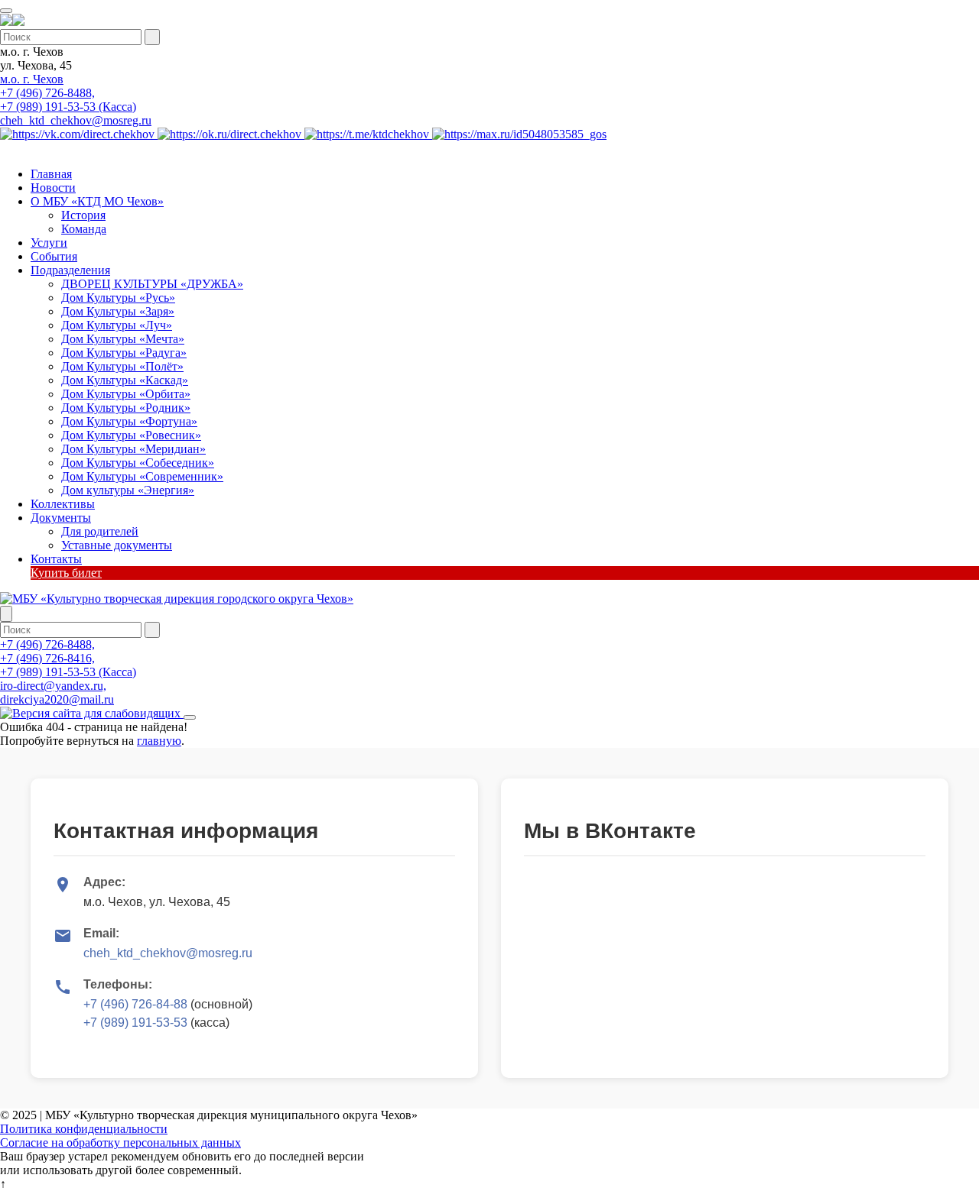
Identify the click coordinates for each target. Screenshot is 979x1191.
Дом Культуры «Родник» (125, 407)
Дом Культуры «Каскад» (124, 380)
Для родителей (99, 531)
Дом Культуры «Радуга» (124, 352)
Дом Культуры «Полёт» (122, 366)
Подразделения (70, 270)
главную (159, 740)
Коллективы (63, 503)
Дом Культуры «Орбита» (125, 393)
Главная (51, 173)
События (54, 256)
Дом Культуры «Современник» (142, 476)
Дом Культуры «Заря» (117, 311)
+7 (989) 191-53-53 (135, 1022)
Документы (61, 517)
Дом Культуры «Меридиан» (133, 448)
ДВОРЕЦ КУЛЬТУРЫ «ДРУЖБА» (152, 283)
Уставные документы (116, 545)
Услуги (49, 242)
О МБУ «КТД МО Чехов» (97, 201)
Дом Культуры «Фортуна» (129, 421)
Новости (53, 187)
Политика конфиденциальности (84, 1128)
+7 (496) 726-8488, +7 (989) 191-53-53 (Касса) (68, 99)
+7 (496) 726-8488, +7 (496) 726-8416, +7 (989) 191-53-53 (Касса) (68, 658)
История (83, 215)
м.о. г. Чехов (31, 79)
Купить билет (66, 572)
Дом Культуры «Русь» (118, 297)
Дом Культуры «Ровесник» (131, 435)
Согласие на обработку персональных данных (120, 1142)
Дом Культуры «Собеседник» (137, 462)
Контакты (56, 558)
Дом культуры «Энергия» (127, 490)
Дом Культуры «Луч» (116, 325)
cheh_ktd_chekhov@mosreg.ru (75, 120)
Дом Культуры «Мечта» (122, 338)
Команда (83, 228)
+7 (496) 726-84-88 (135, 1004)
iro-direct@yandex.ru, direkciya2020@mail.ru (57, 692)
